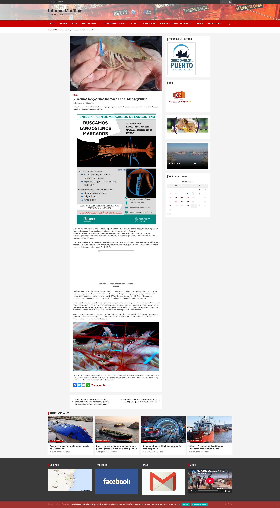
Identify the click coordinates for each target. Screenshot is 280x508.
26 (182, 206)
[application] (210, 481)
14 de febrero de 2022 (80, 103)
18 (176, 202)
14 (193, 198)
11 (176, 198)
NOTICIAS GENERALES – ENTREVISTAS (176, 24)
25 (176, 206)
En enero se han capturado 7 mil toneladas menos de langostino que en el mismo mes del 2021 (139, 401)
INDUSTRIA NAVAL (89, 24)
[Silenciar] (225, 491)
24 (170, 206)
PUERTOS (63, 24)
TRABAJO (134, 24)
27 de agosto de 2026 (57, 452)
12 (182, 198)
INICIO (52, 24)
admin (91, 103)
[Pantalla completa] (229, 491)
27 (188, 206)
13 (188, 198)
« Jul (168, 214)
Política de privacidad (199, 504)
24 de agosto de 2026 (196, 452)
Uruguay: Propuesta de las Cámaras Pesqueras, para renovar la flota (206, 447)
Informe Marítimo (65, 10)
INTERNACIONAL (149, 24)
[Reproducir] (191, 491)
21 (193, 202)
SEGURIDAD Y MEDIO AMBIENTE (113, 24)
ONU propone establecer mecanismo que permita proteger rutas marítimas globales (116, 447)
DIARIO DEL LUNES (214, 24)
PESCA (74, 24)
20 (188, 202)
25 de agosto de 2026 (103, 452)
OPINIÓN (199, 24)
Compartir (98, 385)
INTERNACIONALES (59, 413)
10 (170, 198)
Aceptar (185, 504)
